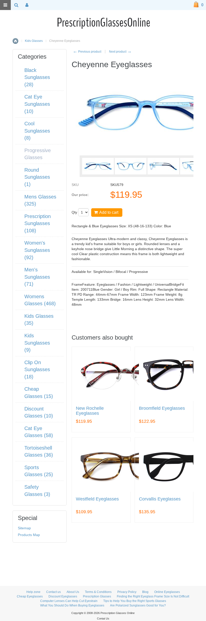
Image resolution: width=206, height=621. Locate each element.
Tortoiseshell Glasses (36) (38, 451)
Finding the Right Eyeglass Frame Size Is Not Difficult (153, 596)
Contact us (53, 592)
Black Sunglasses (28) (37, 77)
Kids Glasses (34, 41)
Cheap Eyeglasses (30, 596)
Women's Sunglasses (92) (37, 250)
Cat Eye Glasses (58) (38, 432)
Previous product (87, 51)
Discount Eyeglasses (62, 596)
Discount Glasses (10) (38, 412)
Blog (145, 592)
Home (15, 41)
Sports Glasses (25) (38, 471)
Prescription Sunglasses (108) (37, 223)
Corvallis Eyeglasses (160, 499)
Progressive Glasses (37, 154)
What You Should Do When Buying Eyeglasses (72, 605)
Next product (120, 51)
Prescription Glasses (97, 596)
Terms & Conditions (98, 592)
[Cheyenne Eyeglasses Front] (130, 166)
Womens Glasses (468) (40, 300)
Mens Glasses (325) (40, 200)
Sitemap (24, 528)
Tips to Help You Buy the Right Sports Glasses (134, 601)
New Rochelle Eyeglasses (90, 411)
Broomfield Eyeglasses (162, 408)
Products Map (29, 535)
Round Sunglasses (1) (37, 177)
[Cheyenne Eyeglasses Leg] (163, 166)
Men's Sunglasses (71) (37, 277)
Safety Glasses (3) (37, 490)
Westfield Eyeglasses (97, 499)
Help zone (33, 592)
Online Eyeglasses (167, 592)
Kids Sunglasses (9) (37, 343)
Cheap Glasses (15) (38, 392)
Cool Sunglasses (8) (37, 131)
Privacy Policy (126, 592)
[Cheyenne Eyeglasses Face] (98, 166)
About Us (73, 592)
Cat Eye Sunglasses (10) (37, 104)
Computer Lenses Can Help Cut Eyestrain (68, 601)
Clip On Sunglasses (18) (37, 369)
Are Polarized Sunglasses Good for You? (138, 605)
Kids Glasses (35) (39, 319)
